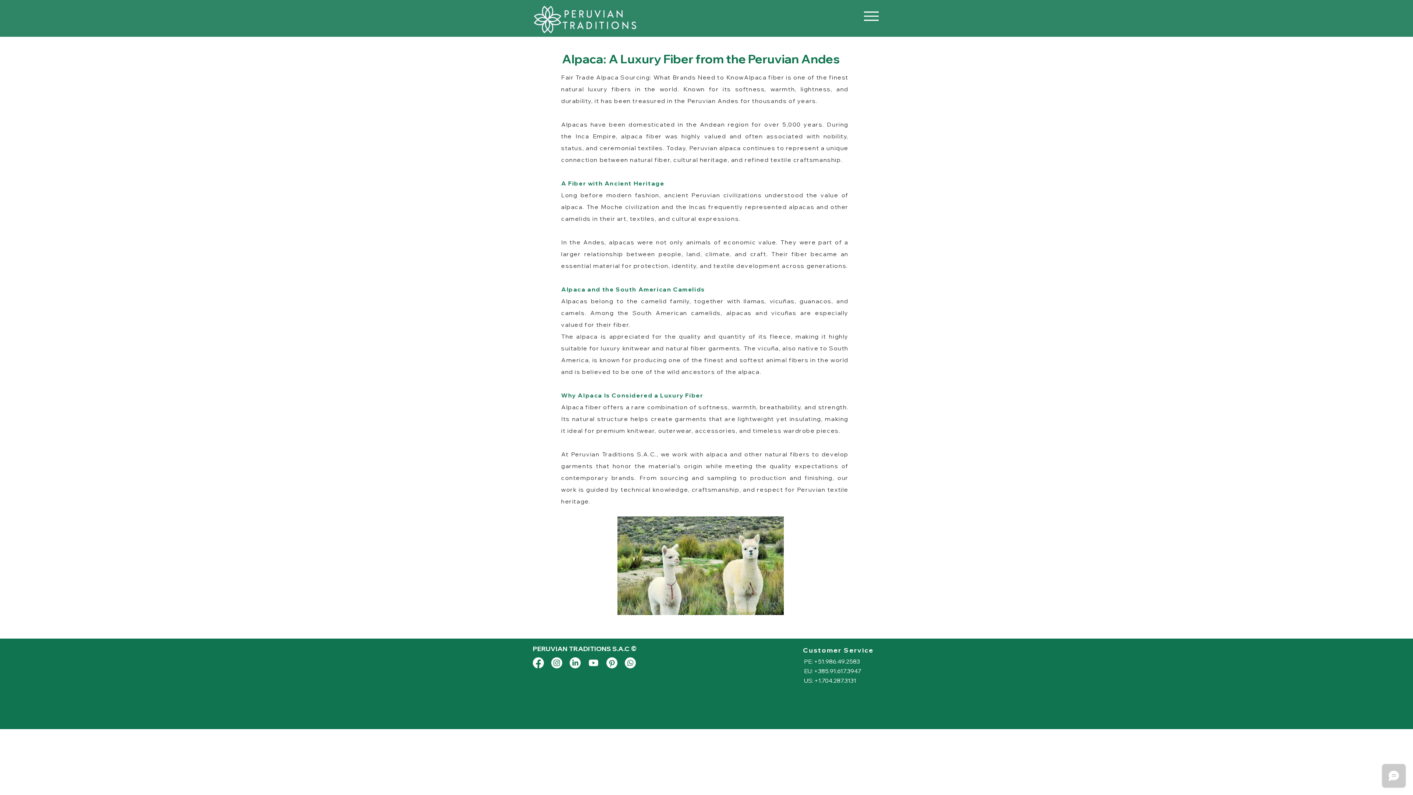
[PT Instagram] (556, 662)
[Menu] (871, 16)
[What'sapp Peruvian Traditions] (630, 662)
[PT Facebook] (538, 662)
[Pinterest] (611, 662)
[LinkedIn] (575, 662)
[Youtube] (593, 662)
